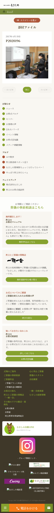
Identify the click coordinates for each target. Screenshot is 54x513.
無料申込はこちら (27, 241)
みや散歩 (10, 156)
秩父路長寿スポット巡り (17, 162)
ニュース (10, 108)
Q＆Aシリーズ (12, 129)
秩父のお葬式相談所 (15, 189)
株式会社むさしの (14, 184)
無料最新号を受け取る (27, 279)
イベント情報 (12, 134)
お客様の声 (11, 124)
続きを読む (27, 317)
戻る (27, 89)
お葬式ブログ (12, 113)
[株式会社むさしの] (11, 5)
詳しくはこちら (27, 353)
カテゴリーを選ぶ (28, 20)
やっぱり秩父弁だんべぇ (17, 172)
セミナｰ (9, 118)
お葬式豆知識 (12, 139)
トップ (10, 11)
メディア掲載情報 (14, 144)
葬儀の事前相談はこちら (27, 207)
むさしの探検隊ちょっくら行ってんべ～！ (25, 167)
